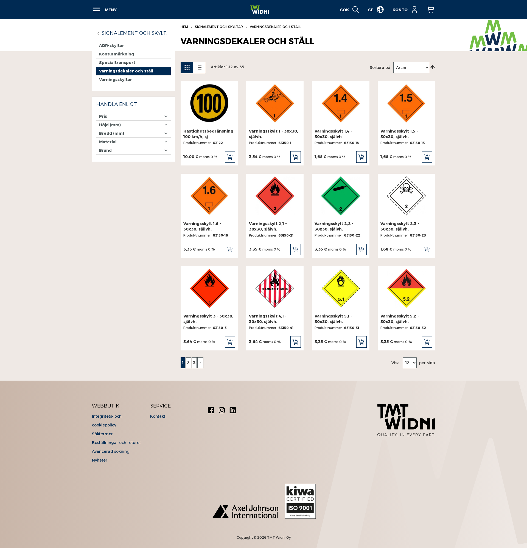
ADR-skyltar (111, 45)
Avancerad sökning (111, 451)
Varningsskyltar (115, 79)
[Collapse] (99, 33)
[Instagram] (221, 411)
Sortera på (380, 67)
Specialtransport (117, 62)
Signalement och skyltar (219, 27)
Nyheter (99, 460)
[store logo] (259, 9)
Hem (185, 27)
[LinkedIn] (232, 411)
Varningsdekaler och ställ (126, 71)
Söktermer (102, 433)
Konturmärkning (116, 54)
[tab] (133, 104)
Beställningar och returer (116, 442)
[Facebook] (210, 411)
